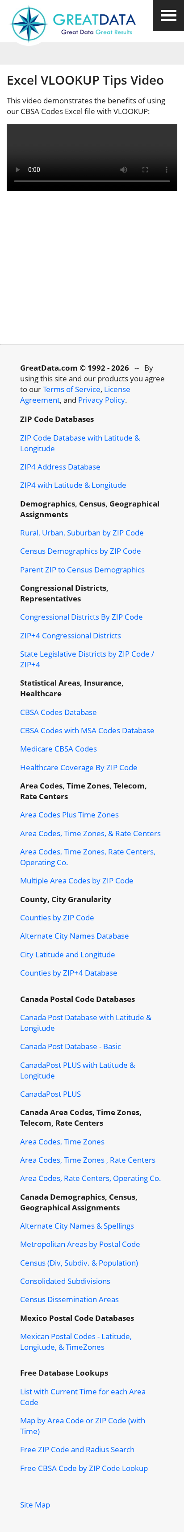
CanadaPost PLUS (50, 1093)
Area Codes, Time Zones (62, 1141)
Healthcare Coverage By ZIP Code (79, 767)
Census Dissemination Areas (69, 1299)
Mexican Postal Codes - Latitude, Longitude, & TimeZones (76, 1341)
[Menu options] (168, 15)
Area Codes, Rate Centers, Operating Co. (90, 1177)
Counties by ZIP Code (57, 917)
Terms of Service (71, 389)
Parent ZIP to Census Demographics (82, 569)
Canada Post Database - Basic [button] (70, 1046)
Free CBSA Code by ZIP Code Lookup (84, 1468)
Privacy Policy (101, 399)
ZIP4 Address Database (60, 466)
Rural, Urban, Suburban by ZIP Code (82, 532)
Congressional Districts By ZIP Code (81, 616)
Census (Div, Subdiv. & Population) (79, 1262)
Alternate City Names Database (74, 935)
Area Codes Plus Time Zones (69, 814)
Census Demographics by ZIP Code (80, 550)
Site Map (35, 1504)
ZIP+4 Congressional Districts (70, 635)
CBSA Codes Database (58, 712)
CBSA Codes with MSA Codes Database (87, 730)
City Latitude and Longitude (67, 954)
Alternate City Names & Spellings (77, 1225)
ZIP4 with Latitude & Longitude (73, 484)
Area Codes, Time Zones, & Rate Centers (90, 833)
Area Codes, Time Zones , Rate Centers (87, 1159)
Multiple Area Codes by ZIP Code (77, 880)
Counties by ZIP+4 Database (68, 972)
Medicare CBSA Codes (58, 748)
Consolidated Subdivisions (65, 1280)
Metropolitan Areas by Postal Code (80, 1243)
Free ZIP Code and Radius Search (77, 1449)
